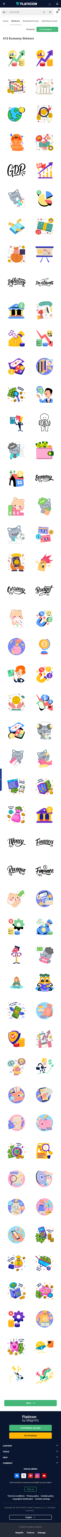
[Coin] (16, 142)
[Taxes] (16, 758)
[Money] (44, 114)
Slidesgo (42, 1532)
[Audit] (44, 1150)
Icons (5, 21)
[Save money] (44, 310)
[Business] (16, 394)
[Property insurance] (16, 478)
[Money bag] (16, 254)
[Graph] (16, 86)
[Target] (44, 1178)
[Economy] (44, 478)
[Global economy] (16, 114)
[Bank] (44, 86)
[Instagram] (37, 1475)
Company (7, 1463)
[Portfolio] (44, 198)
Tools (6, 1451)
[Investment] (44, 646)
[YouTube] (44, 1475)
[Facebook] (16, 1475)
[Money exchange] (44, 422)
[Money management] (16, 926)
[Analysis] (44, 1038)
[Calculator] (16, 366)
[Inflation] (16, 282)
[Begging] (44, 954)
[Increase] (16, 58)
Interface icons (49, 21)
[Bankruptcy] (44, 562)
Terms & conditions (16, 1496)
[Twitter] (23, 1475)
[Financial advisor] (44, 394)
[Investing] (44, 1207)
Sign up (30, 1489)
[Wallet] (44, 450)
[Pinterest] (30, 1475)
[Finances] (44, 842)
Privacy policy (33, 1496)
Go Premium (30, 1435)
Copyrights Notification (22, 1499)
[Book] (16, 226)
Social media (30, 1469)
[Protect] (16, 1038)
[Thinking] (16, 1066)
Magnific (19, 1532)
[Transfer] (16, 562)
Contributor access (30, 1427)
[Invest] (44, 142)
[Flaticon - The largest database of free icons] (26, 3)
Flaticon (30, 1532)
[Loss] (44, 254)
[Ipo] (44, 170)
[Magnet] (44, 618)
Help (5, 1457)
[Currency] (16, 590)
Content (7, 1446)
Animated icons (31, 21)
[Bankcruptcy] (16, 506)
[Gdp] (16, 170)
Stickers (15, 21)
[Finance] (16, 198)
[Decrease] (44, 338)
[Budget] (44, 590)
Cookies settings (42, 1499)
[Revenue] (16, 870)
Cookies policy (47, 1496)
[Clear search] (44, 12)
